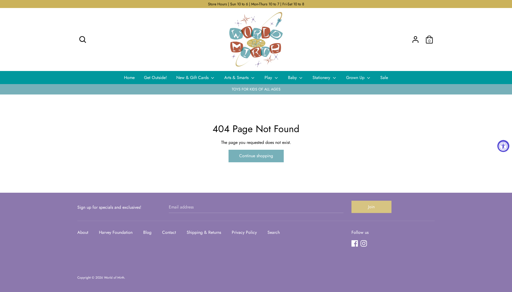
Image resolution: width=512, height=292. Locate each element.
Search (273, 232)
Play (269, 77)
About (82, 232)
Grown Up (356, 77)
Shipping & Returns (204, 232)
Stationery (322, 77)
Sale (384, 77)
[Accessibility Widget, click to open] (503, 146)
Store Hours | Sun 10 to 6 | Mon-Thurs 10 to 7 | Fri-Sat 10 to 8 (256, 4)
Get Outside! (155, 77)
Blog (147, 232)
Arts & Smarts (237, 77)
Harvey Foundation (116, 232)
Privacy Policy (244, 232)
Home (129, 77)
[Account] (415, 37)
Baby (293, 77)
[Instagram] (364, 243)
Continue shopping (256, 156)
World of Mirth (114, 277)
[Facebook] (354, 243)
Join (371, 207)
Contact (169, 232)
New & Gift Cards (193, 77)
